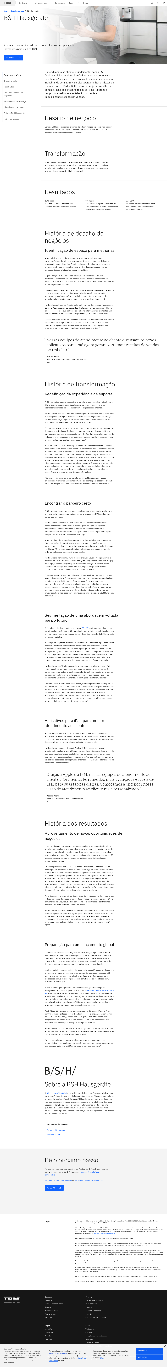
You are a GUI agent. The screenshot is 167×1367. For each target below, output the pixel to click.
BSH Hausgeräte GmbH (56, 1093)
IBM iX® (85, 628)
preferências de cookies (58, 1353)
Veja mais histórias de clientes (58, 1180)
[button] (158, 3)
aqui (102, 1358)
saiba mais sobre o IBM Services (89, 1180)
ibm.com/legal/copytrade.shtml (104, 1233)
